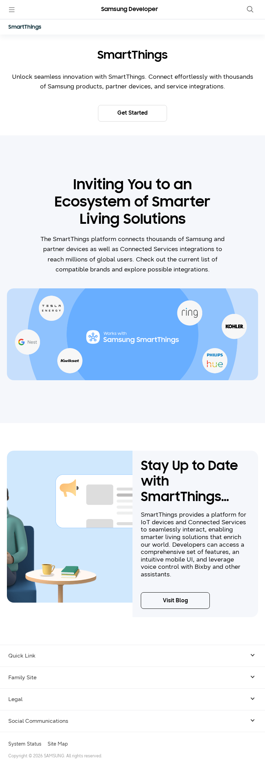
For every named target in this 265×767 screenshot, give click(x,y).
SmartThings (24, 27)
